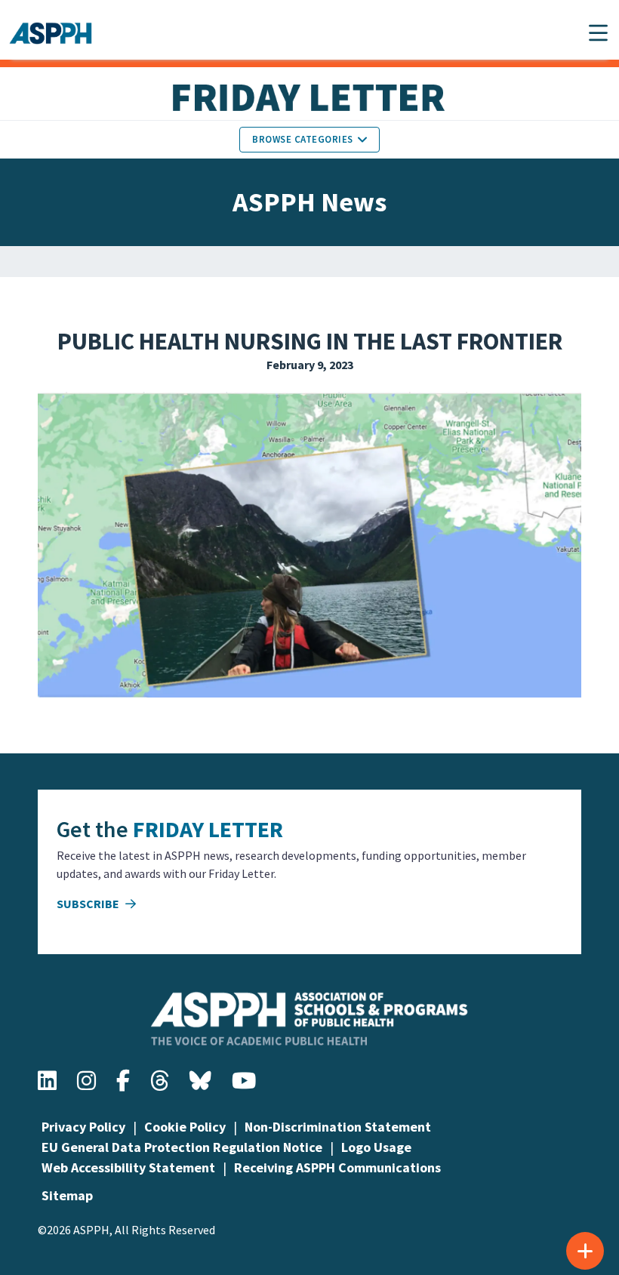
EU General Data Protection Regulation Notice (182, 1147)
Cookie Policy (185, 1126)
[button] (598, 33)
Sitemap (67, 1195)
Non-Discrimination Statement (338, 1126)
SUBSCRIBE (89, 903)
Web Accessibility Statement (128, 1167)
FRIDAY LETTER (208, 829)
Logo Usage (376, 1147)
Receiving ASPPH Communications (337, 1167)
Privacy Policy (83, 1126)
